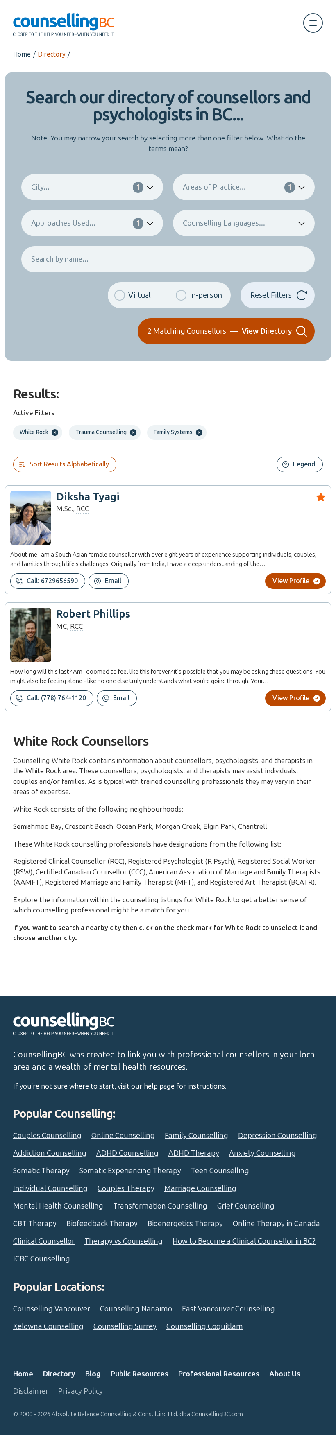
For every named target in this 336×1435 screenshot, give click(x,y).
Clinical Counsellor (44, 1241)
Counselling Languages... (224, 223)
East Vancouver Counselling (228, 1308)
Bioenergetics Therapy (185, 1223)
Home (22, 54)
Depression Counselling (277, 1135)
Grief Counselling (246, 1206)
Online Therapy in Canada (276, 1223)
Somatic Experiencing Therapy (130, 1170)
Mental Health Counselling (58, 1206)
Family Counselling (196, 1135)
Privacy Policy (80, 1391)
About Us (284, 1373)
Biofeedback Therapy (102, 1223)
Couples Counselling (47, 1135)
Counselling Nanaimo (136, 1308)
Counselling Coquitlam (204, 1326)
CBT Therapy (35, 1223)
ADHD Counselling (127, 1153)
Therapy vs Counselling (123, 1241)
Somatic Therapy (41, 1170)
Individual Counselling (50, 1188)
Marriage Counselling (200, 1188)
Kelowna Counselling (48, 1326)
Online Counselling (123, 1135)
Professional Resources (218, 1373)
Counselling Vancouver (51, 1308)
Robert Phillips (93, 614)
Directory (51, 54)
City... (85, 187)
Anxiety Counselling (262, 1153)
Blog (93, 1373)
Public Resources (139, 1373)
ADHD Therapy (193, 1153)
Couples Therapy (126, 1188)
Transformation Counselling (160, 1206)
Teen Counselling (220, 1170)
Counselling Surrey (125, 1326)
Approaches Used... (85, 223)
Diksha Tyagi (88, 497)
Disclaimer (30, 1391)
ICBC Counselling (41, 1258)
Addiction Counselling (49, 1153)
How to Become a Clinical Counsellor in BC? (244, 1241)
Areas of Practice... (237, 187)
